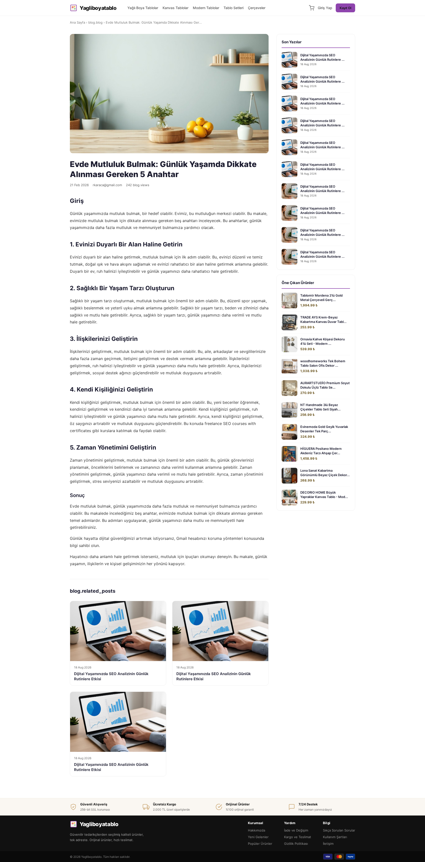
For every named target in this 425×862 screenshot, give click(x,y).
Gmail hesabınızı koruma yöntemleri (209, 538)
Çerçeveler (256, 8)
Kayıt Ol (345, 8)
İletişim (328, 844)
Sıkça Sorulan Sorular (339, 830)
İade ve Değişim (296, 830)
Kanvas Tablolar (175, 8)
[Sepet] (311, 8)
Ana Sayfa (77, 22)
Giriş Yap (325, 8)
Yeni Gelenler (258, 837)
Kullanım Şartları (335, 837)
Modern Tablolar (206, 8)
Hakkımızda (256, 830)
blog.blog (95, 22)
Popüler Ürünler (260, 844)
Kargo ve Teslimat (297, 837)
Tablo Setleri (233, 8)
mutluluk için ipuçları (180, 556)
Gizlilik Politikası (296, 844)
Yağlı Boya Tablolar (142, 8)
